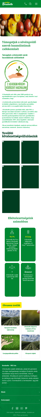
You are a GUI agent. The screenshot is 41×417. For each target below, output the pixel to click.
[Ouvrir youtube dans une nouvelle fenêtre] (21, 409)
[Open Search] (30, 4)
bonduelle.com (30, 412)
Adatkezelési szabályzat (20, 412)
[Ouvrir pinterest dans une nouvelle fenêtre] (26, 409)
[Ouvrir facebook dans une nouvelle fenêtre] (12, 409)
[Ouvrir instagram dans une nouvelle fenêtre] (17, 409)
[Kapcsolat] (26, 4)
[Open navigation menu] (36, 4)
